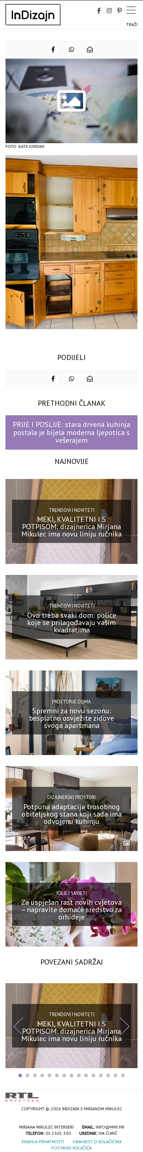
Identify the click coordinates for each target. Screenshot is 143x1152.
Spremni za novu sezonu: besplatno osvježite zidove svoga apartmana (71, 718)
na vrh (130, 1094)
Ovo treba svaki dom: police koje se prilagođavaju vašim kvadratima (71, 622)
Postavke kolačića (71, 1148)
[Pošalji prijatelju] (89, 49)
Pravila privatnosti (43, 1141)
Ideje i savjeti (71, 893)
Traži (132, 24)
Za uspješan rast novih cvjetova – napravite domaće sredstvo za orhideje (71, 910)
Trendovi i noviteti (72, 510)
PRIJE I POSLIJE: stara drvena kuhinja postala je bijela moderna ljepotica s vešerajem (71, 432)
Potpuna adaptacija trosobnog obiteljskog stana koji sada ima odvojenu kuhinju (72, 814)
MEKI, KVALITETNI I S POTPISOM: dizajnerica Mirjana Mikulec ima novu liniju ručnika (71, 526)
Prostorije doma (71, 701)
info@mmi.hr (110, 1127)
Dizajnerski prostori (71, 797)
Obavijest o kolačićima (97, 1141)
